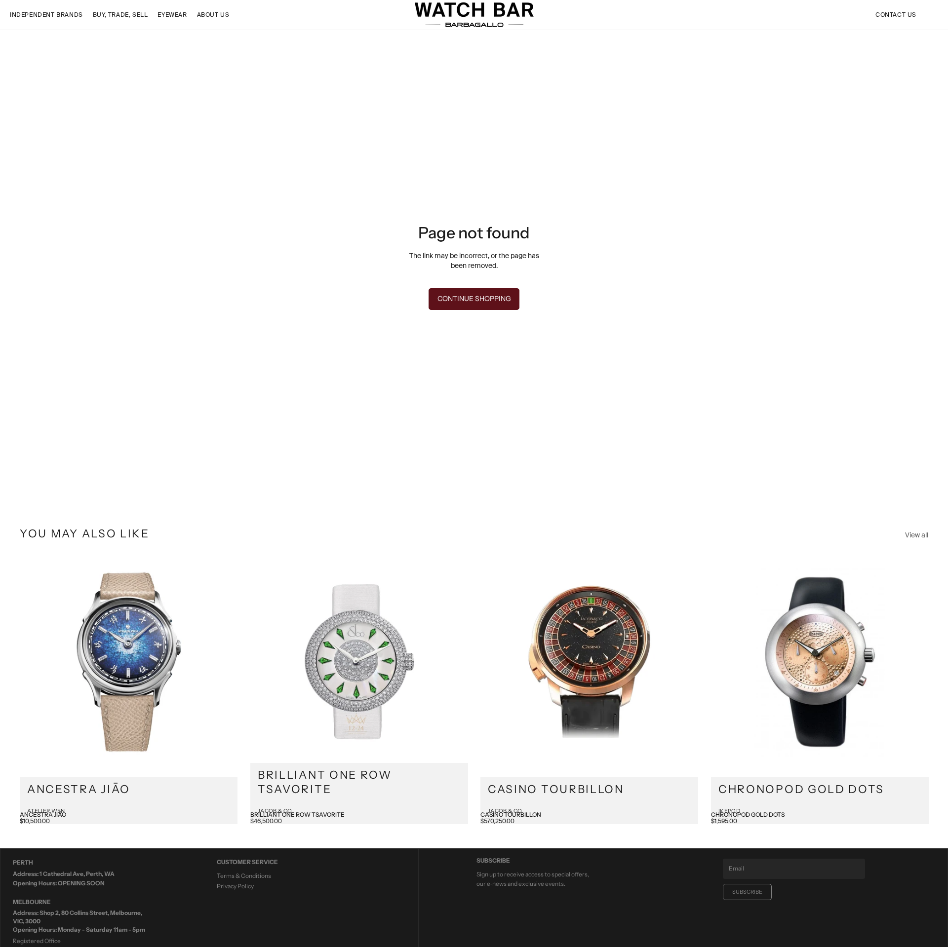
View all (916, 534)
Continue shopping (474, 298)
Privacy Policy (235, 886)
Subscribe (747, 891)
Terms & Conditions (244, 875)
